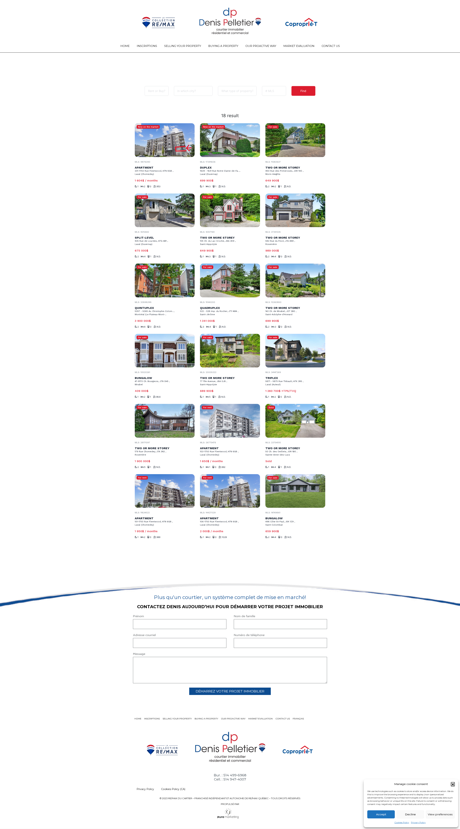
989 (158, 537)
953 (158, 186)
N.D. (224, 186)
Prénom (138, 616)
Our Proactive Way (260, 46)
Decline (410, 814)
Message (139, 653)
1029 (224, 537)
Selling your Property (182, 46)
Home (125, 46)
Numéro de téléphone (249, 635)
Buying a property (223, 46)
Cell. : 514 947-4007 (230, 779)
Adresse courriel (144, 635)
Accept (381, 814)
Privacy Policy (418, 822)
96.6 (158, 397)
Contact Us (331, 46)
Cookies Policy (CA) (173, 789)
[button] (453, 784)
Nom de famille (244, 616)
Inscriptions (147, 46)
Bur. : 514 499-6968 (230, 775)
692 (223, 467)
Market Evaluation (298, 46)
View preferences (440, 814)
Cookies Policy (401, 822)
